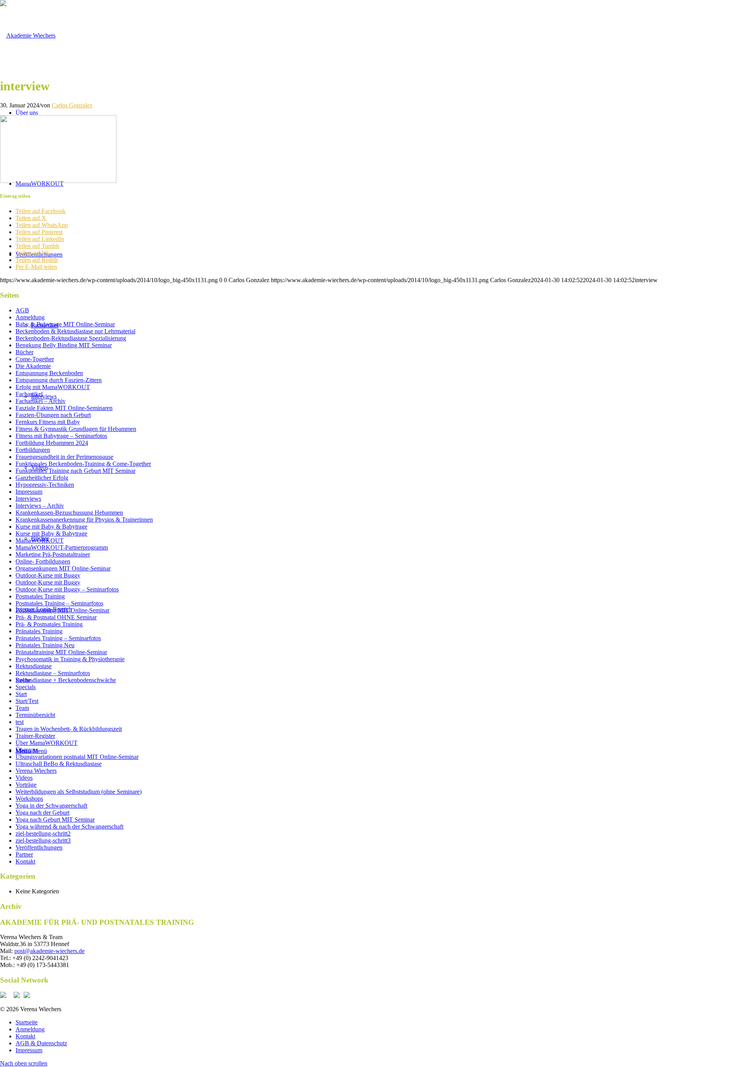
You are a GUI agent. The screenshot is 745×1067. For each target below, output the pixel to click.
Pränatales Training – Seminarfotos (58, 638)
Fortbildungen (33, 449)
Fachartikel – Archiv (41, 401)
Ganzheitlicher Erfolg (42, 477)
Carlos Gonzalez (72, 105)
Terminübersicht (35, 715)
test (20, 722)
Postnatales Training (40, 596)
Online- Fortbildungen (43, 561)
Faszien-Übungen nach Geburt (53, 415)
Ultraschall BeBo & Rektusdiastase (59, 763)
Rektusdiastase (34, 666)
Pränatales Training (39, 631)
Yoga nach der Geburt (42, 812)
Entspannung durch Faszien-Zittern (59, 380)
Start (21, 694)
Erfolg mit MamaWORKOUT (53, 387)
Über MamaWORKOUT (47, 742)
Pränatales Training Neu (45, 645)
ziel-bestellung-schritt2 (43, 833)
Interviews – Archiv (40, 505)
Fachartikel (29, 394)
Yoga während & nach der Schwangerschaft (69, 826)
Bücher (24, 352)
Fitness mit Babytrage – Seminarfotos (61, 436)
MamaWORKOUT (40, 540)
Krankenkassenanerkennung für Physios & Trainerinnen (84, 519)
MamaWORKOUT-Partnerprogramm (62, 547)
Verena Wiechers (36, 770)
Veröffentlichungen (39, 847)
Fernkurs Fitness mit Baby (48, 422)
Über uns (27, 749)
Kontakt (25, 861)
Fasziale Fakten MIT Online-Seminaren (64, 408)
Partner (24, 854)
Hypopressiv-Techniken (45, 484)
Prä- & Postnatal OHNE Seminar (56, 617)
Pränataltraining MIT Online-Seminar (61, 652)
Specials (26, 687)
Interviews (28, 498)
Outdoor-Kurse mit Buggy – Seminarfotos (67, 589)
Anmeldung (30, 317)
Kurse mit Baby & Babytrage (51, 526)
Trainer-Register (35, 736)
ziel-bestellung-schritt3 (43, 840)
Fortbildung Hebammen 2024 (52, 443)
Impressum (29, 491)
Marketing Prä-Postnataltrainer (53, 554)
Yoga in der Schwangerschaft (51, 805)
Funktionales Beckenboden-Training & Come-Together (83, 463)
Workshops (29, 798)
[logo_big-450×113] (27, 35)
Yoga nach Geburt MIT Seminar (55, 819)
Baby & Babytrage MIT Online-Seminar (65, 324)
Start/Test (27, 701)
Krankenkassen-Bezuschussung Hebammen (69, 512)
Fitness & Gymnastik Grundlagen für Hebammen (76, 429)
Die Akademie (33, 366)
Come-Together (35, 359)
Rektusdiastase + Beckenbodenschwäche (66, 680)
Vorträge (26, 784)
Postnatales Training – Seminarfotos (59, 603)
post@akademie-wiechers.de (49, 951)
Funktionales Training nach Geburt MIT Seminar (75, 470)
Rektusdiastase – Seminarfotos (53, 673)
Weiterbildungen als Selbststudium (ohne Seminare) (79, 791)
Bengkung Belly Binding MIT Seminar (64, 345)
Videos (24, 777)
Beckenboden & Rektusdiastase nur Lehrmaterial (75, 331)
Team (22, 708)
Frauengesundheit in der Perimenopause (64, 456)
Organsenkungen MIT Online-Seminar (63, 568)
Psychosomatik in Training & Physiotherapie (70, 659)
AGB (22, 310)
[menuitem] (380, 1022)
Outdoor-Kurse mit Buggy (48, 575)
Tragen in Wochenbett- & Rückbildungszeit (69, 729)
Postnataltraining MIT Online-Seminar (62, 610)
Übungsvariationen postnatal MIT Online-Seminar (77, 756)
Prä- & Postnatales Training (49, 624)
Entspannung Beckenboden (49, 373)
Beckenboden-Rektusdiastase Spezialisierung (71, 338)
